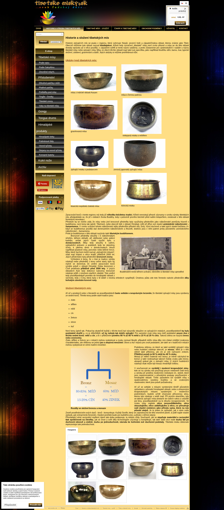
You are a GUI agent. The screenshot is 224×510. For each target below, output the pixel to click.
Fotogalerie (72, 430)
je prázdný (182, 9)
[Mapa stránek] (188, 508)
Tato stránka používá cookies (17, 485)
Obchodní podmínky (147, 508)
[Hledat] (62, 34)
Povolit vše (35, 505)
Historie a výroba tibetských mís (90, 508)
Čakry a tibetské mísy (125, 508)
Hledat (43, 42)
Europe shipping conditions (177, 508)
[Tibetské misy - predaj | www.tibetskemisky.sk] (92, 13)
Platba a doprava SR (161, 508)
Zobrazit (180, 23)
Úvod (76, 508)
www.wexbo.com (52, 508)
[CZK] (186, 3)
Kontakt (136, 508)
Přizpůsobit (10, 505)
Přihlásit (63, 508)
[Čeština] (182, 3)
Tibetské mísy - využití (109, 508)
